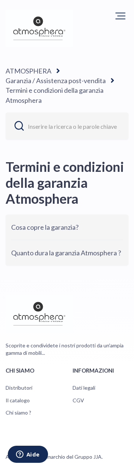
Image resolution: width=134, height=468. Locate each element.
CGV (78, 400)
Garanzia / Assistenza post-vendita (56, 80)
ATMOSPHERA (28, 71)
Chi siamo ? (18, 412)
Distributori (19, 387)
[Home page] (39, 28)
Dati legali (84, 387)
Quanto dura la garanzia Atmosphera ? (66, 253)
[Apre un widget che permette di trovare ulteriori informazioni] (27, 455)
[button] (120, 16)
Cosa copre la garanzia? (45, 227)
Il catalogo (18, 400)
